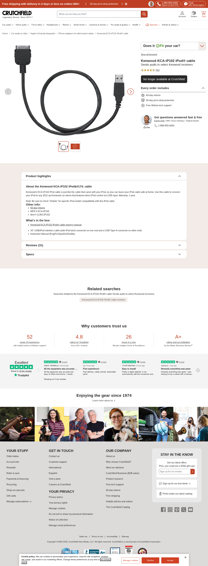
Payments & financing (17, 479)
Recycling (12, 484)
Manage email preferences (62, 525)
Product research (114, 479)
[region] (104, 424)
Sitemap (125, 536)
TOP (202, 564)
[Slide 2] (75, 146)
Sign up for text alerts (175, 483)
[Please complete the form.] (192, 471)
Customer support (58, 462)
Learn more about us (102, 400)
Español (53, 473)
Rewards (11, 467)
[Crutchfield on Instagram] (170, 509)
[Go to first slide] (122, 4)
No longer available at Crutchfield (164, 79)
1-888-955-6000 (166, 125)
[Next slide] (130, 91)
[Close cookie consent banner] (185, 557)
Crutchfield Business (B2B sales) (122, 473)
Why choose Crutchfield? (118, 462)
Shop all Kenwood (149, 54)
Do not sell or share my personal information (71, 514)
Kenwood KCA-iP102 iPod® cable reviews (103, 300)
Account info (13, 462)
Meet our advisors (115, 467)
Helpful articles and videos (119, 501)
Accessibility (112, 536)
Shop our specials (16, 490)
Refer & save (13, 473)
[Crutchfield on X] (183, 509)
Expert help (159, 121)
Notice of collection (58, 520)
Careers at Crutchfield (60, 484)
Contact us (54, 456)
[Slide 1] (63, 146)
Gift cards (11, 496)
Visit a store (55, 479)
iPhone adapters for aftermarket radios (76, 33)
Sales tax (83, 536)
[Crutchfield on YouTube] (190, 509)
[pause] (126, 4)
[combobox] (102, 14)
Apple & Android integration (43, 33)
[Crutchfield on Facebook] (163, 509)
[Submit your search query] (144, 14)
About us (110, 456)
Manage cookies (57, 508)
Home (5, 33)
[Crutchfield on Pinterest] (177, 509)
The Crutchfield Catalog (118, 507)
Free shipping (41, 3)
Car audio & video (19, 33)
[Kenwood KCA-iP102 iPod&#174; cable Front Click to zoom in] (69, 91)
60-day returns (104, 4)
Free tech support (115, 484)
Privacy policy (56, 497)
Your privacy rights (58, 503)
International (55, 467)
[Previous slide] (86, 4)
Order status (13, 456)
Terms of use (97, 536)
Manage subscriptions (18, 501)
